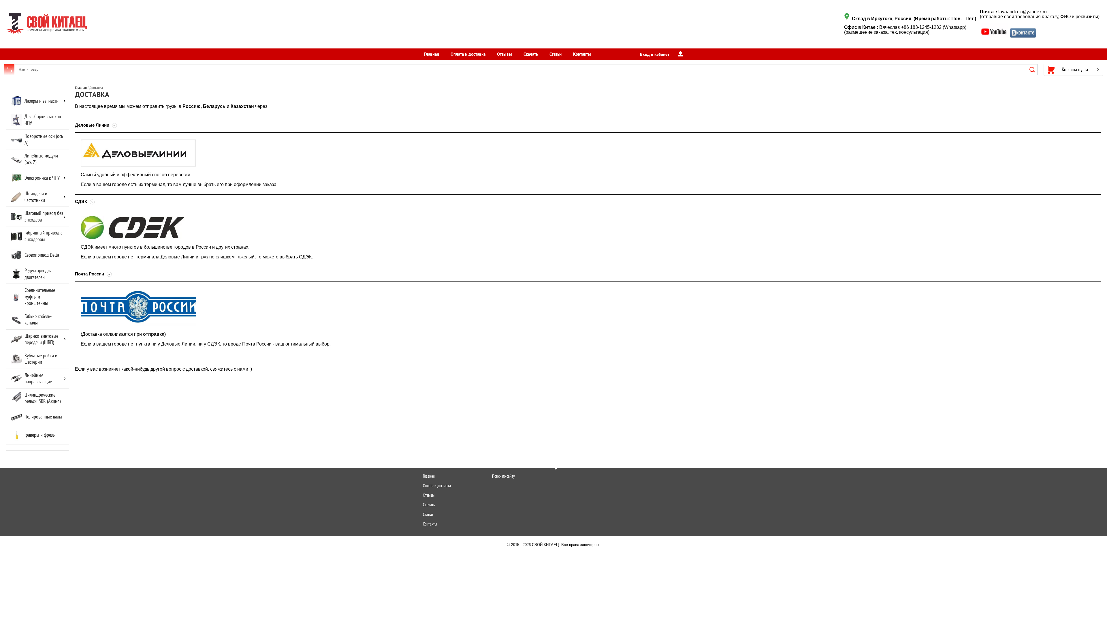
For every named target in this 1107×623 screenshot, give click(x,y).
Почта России (90, 273)
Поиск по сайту (503, 476)
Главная (431, 54)
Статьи (555, 54)
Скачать (531, 54)
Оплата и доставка (468, 54)
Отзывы (504, 54)
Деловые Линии (92, 125)
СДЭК (81, 201)
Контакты (582, 54)
